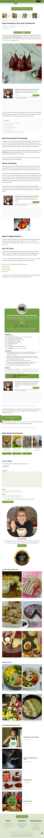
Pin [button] (22, 326)
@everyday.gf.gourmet (25, 376)
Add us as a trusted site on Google (22, 8)
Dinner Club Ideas (8, 125)
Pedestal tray (5, 264)
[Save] (38, 45)
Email (4, 494)
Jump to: (7, 120)
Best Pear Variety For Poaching (11, 123)
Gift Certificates (36, 828)
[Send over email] (1, 421)
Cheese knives (5, 266)
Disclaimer (14, 833)
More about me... (22, 545)
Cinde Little (26, 331)
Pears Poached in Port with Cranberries (13, 132)
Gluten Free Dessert (13, 20)
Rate (27, 326)
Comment (5, 470)
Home (3, 20)
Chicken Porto (27, 241)
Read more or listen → (27, 761)
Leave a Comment (5, 28)
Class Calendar (36, 827)
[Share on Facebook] (1, 416)
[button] (20, 322)
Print (17, 326)
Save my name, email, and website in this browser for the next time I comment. (20, 499)
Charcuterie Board (6, 269)
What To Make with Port (10, 127)
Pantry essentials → (27, 782)
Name (4, 489)
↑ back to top (22, 816)
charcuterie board (6, 40)
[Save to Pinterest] (1, 419)
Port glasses (5, 271)
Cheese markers (6, 267)
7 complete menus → (28, 803)
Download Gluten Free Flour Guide (12, 418)
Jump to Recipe (18, 32)
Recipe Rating (5, 466)
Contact (8, 827)
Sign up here (21, 823)
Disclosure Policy (28, 833)
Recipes (7, 20)
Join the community (27, 739)
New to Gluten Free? (8, 825)
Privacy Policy (20, 833)
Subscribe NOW (25, 543)
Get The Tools (7, 129)
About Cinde (8, 823)
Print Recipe (27, 32)
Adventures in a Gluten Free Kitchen (20, 421)
